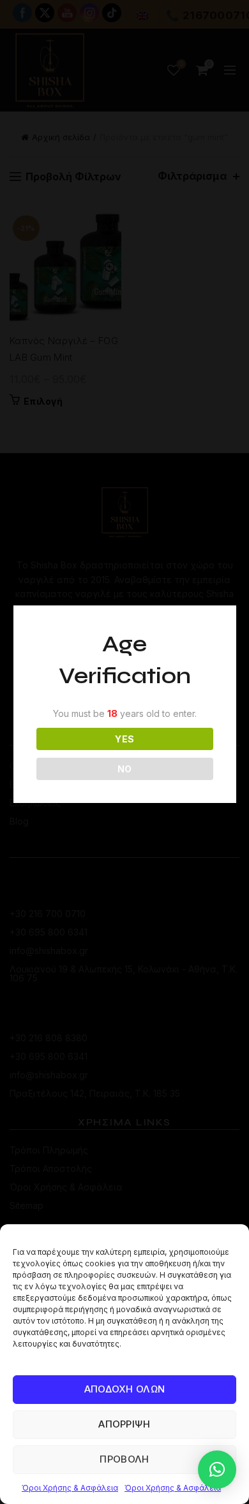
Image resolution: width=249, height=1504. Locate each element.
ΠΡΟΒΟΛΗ (124, 1459)
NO (124, 768)
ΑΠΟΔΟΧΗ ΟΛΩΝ (124, 1389)
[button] (217, 1469)
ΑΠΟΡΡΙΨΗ (124, 1424)
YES (124, 739)
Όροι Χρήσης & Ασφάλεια (70, 1488)
